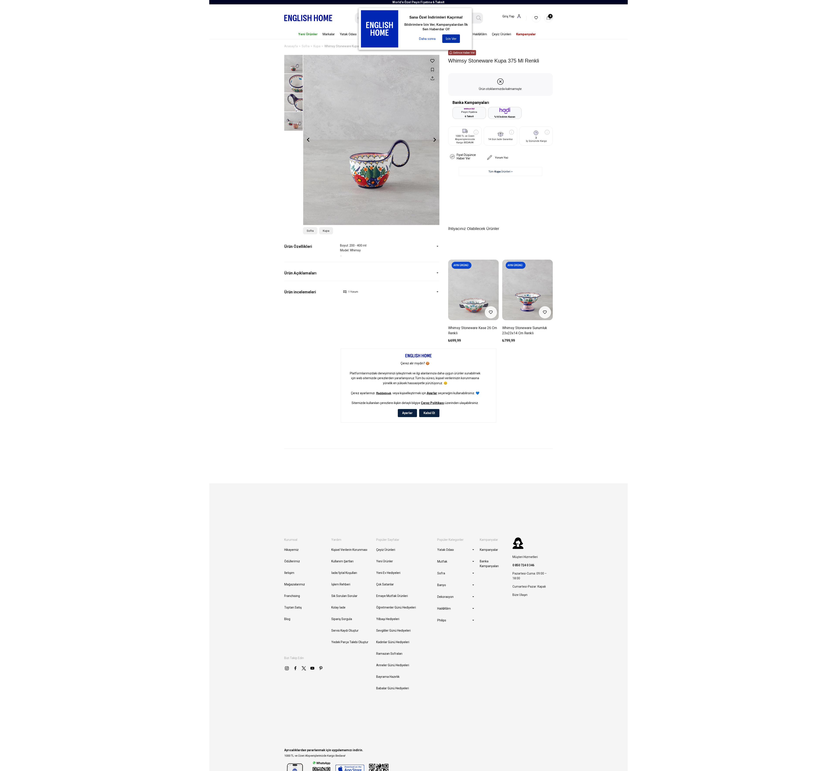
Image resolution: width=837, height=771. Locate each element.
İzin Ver (451, 39)
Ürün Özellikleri (298, 246)
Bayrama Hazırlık (388, 676)
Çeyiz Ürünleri (385, 549)
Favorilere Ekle (491, 312)
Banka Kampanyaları (489, 564)
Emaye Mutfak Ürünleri (392, 596)
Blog (287, 619)
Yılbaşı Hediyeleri (387, 619)
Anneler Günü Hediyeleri (392, 665)
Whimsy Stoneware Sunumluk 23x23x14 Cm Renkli (524, 330)
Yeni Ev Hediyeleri (388, 573)
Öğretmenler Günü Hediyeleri (396, 607)
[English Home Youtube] (312, 668)
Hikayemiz (291, 549)
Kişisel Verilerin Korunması (349, 549)
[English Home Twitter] (303, 668)
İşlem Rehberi (340, 584)
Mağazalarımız (294, 584)
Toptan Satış (293, 607)
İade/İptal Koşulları (344, 573)
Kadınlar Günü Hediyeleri (392, 642)
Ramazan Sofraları (389, 653)
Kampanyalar (489, 549)
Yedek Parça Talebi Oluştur (349, 642)
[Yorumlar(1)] (312, 292)
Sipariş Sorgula (341, 619)
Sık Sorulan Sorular (344, 596)
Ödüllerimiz (292, 561)
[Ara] (479, 18)
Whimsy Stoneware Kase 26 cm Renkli (472, 330)
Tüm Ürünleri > (500, 171)
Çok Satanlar (385, 584)
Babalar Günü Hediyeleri (392, 688)
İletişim (289, 573)
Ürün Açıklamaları (300, 273)
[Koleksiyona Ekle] (432, 69)
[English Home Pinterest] (320, 668)
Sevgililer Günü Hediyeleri (393, 630)
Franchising (292, 596)
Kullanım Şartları (342, 561)
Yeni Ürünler (384, 561)
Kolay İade (338, 607)
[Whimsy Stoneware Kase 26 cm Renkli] (473, 290)
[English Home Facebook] (295, 668)
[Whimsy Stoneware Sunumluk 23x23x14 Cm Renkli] (527, 290)
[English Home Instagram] (286, 668)
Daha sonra (427, 39)
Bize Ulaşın (519, 595)
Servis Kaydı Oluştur (345, 630)
